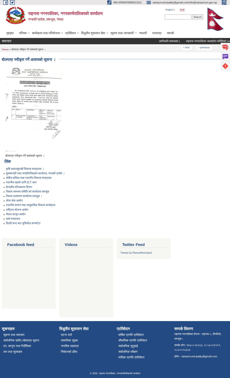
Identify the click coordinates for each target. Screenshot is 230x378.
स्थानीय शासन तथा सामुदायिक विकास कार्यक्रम (30, 205)
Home (5, 49)
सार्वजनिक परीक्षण (127, 352)
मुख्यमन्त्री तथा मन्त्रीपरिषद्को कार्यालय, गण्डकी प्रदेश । (35, 173)
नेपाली (182, 9)
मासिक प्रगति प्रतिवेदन (131, 357)
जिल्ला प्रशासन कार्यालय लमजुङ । (24, 196)
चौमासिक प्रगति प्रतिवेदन (132, 340)
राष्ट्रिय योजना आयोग (17, 209)
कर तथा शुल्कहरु (12, 352)
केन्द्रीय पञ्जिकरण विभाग (19, 187)
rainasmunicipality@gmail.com (199, 356)
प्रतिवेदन (70, 33)
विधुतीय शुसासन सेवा (93, 33)
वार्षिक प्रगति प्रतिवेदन (131, 335)
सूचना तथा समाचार (13, 335)
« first (183, 47)
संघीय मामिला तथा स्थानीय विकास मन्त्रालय (28, 177)
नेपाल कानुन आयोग (16, 214)
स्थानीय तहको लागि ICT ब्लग (21, 182)
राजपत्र (157, 33)
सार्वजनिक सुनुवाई (128, 346)
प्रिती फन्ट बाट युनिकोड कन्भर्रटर (23, 223)
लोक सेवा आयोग (14, 200)
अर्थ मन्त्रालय (13, 218)
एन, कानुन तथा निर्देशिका (17, 346)
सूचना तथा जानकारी (122, 33)
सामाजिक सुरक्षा (69, 340)
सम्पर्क (170, 33)
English (169, 9)
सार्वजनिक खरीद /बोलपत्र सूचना (21, 340)
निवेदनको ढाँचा (69, 352)
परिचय (23, 33)
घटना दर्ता (66, 335)
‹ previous (201, 47)
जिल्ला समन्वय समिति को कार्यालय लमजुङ (27, 191)
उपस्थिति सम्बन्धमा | (166, 41)
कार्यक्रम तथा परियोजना (46, 33)
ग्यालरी (143, 33)
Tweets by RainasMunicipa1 (136, 252)
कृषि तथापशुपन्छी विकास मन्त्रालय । (25, 168)
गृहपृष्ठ (10, 33)
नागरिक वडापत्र (70, 346)
